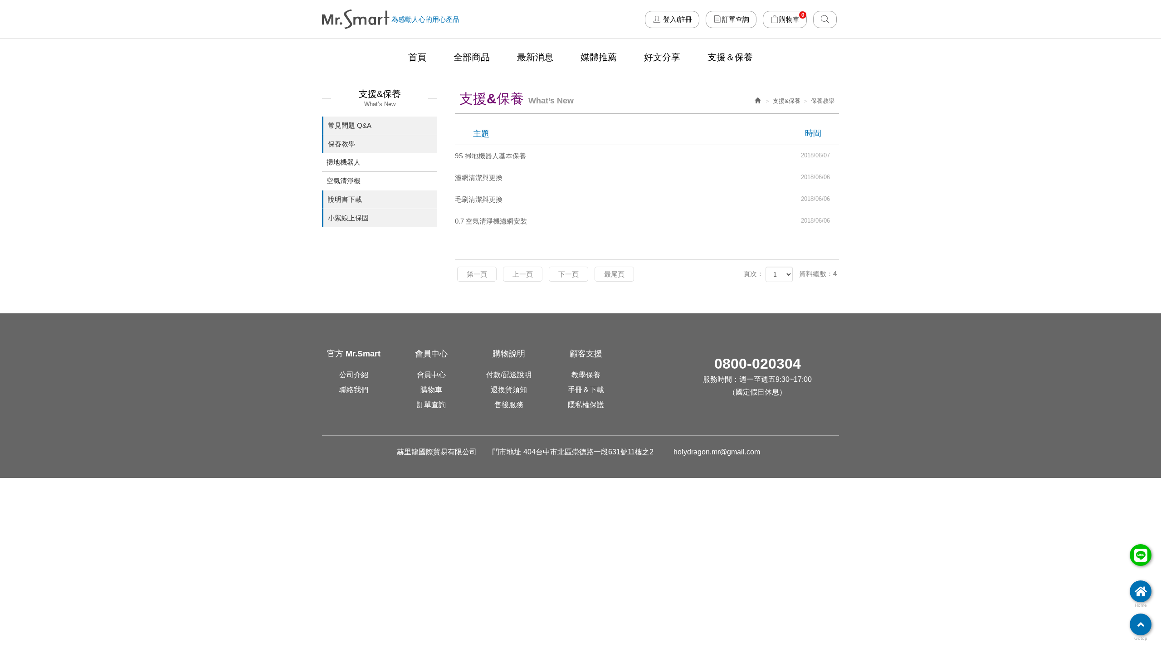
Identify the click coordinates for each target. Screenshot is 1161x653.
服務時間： (721, 379)
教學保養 (585, 375)
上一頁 (522, 274)
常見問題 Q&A (349, 125)
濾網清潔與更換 (642, 177)
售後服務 (508, 405)
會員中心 (431, 375)
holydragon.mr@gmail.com (716, 452)
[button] (825, 19)
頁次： (753, 274)
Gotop (1140, 638)
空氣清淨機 (344, 181)
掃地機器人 (344, 162)
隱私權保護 (586, 405)
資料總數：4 (818, 274)
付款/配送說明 (509, 375)
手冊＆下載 (586, 390)
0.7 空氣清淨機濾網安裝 (642, 221)
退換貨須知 (509, 390)
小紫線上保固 (348, 218)
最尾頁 (614, 274)
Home (1141, 605)
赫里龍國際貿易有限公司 (356, 19)
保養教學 (341, 144)
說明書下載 (345, 199)
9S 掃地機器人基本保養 (642, 156)
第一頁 (477, 274)
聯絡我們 (353, 390)
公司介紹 (353, 375)
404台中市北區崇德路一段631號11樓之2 (588, 452)
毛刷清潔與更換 (642, 199)
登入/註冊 (676, 19)
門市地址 (506, 452)
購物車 (792, 17)
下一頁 (568, 274)
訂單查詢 (735, 19)
